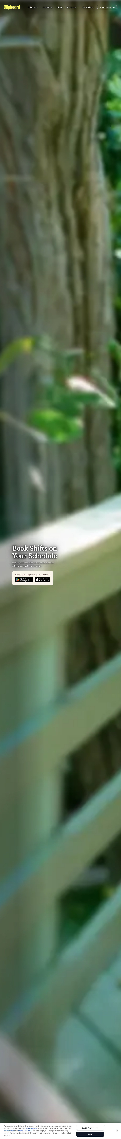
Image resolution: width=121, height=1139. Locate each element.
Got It (90, 1134)
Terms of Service (25, 1131)
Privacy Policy (31, 1128)
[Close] (117, 1130)
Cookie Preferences (90, 1128)
